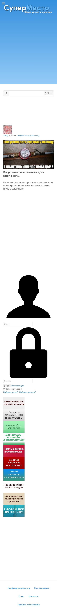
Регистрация (17, 385)
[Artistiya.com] (14, 414)
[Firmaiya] (14, 450)
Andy (5, 135)
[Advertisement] (28, 50)
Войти (7, 386)
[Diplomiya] (14, 426)
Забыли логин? (10, 392)
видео (21, 135)
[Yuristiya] (14, 510)
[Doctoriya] (14, 438)
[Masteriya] (14, 462)
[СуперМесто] (28, 9)
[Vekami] (14, 498)
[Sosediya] (14, 486)
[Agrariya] (14, 402)
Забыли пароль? (27, 392)
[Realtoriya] (14, 474)
